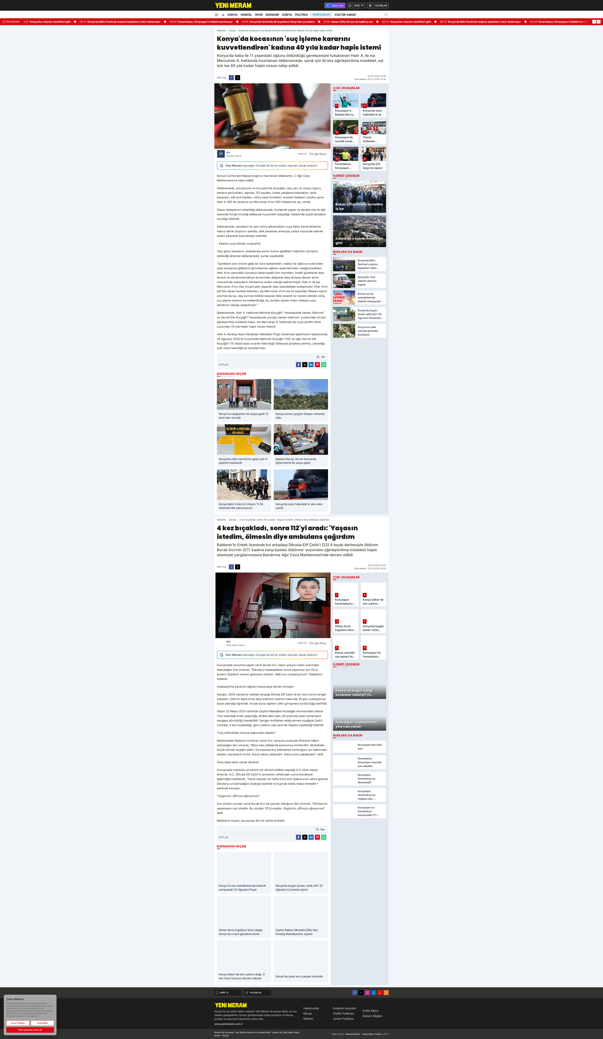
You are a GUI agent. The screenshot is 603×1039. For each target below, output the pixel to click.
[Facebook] (354, 992)
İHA (235, 643)
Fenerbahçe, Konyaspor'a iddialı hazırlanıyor (190, 21)
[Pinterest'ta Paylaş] (317, 364)
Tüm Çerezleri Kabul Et (30, 1029)
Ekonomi (272, 14)
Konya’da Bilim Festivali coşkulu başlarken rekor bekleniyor (109, 21)
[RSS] (386, 992)
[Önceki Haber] (594, 22)
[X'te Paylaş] (237, 77)
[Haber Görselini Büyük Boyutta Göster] (272, 116)
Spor (259, 14)
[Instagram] (367, 992)
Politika (301, 14)
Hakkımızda (311, 1008)
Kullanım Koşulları (344, 1008)
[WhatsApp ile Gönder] (323, 364)
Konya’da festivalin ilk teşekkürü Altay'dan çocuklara (267, 21)
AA (234, 154)
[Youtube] (379, 992)
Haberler (221, 30)
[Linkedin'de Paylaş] (311, 364)
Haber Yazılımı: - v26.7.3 (360, 1034)
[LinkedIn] (373, 992)
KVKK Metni (371, 1010)
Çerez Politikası (343, 1018)
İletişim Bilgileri (373, 1016)
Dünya (287, 14)
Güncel (246, 14)
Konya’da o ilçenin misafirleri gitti (35, 21)
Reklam (308, 1018)
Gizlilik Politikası (343, 1013)
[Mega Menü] (216, 14)
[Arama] (386, 14)
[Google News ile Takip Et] (318, 154)
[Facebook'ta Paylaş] (231, 77)
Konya (232, 14)
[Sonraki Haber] (598, 22)
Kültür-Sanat (345, 14)
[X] (361, 992)
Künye (307, 1013)
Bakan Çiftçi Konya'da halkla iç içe (337, 21)
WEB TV (224, 992)
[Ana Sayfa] (223, 15)
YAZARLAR (255, 992)
